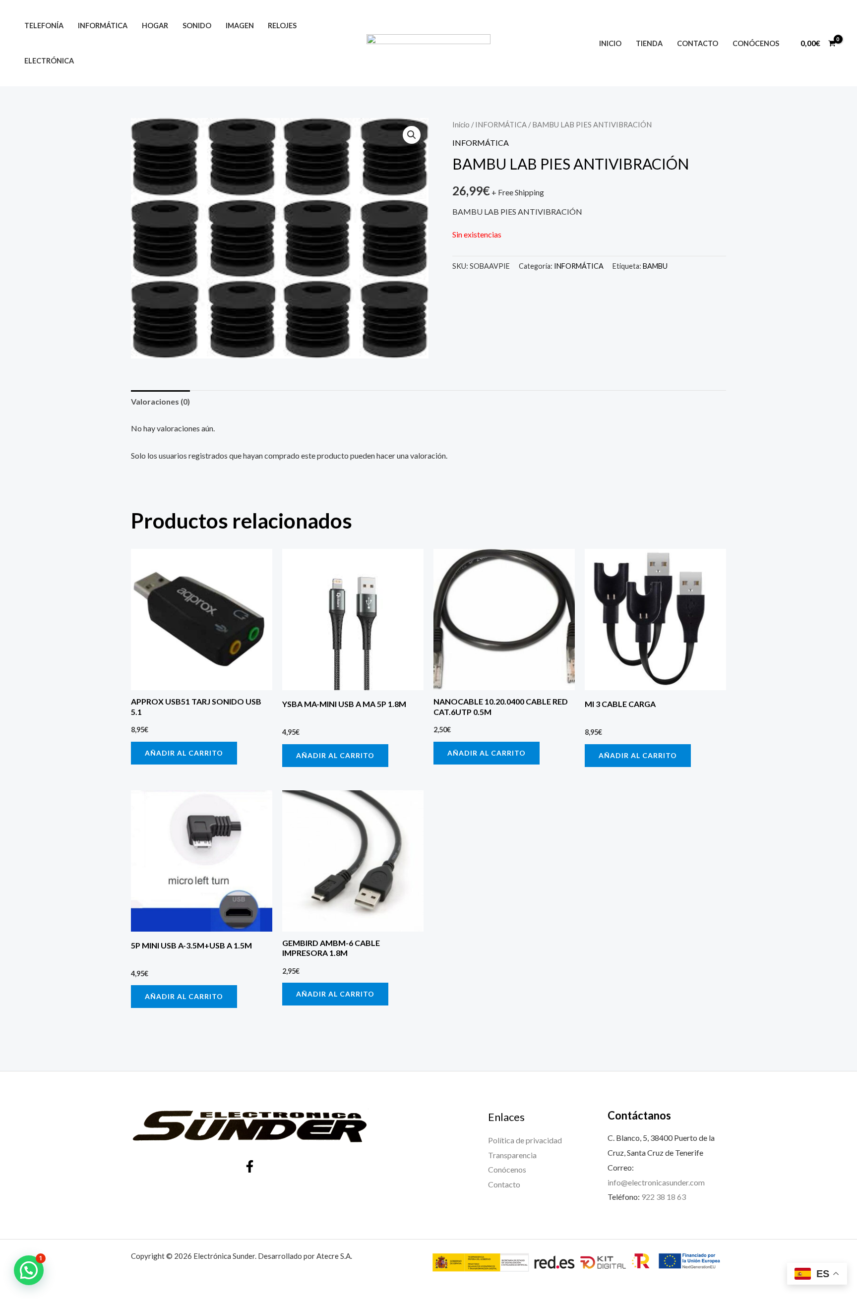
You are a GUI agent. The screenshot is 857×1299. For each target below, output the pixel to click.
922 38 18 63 (663, 1196)
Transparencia (512, 1155)
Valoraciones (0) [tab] (160, 401)
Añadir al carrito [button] (184, 753)
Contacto (697, 43)
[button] (412, 135)
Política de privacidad (525, 1140)
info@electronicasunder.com (656, 1182)
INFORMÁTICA (501, 124)
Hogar (155, 25)
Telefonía (43, 25)
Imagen (240, 25)
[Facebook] (250, 1166)
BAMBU (655, 266)
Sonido (197, 25)
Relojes (282, 25)
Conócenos (756, 43)
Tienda (649, 43)
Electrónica (49, 61)
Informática (102, 25)
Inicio (610, 43)
